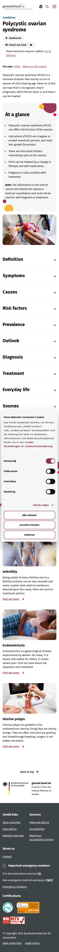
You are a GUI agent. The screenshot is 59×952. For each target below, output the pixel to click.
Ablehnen (29, 534)
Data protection (12, 943)
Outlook (11, 340)
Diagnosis (13, 357)
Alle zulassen (29, 515)
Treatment (13, 373)
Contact (7, 856)
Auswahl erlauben (29, 524)
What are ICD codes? (35, 66)
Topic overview (11, 822)
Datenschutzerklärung (39, 446)
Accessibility (37, 829)
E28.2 (17, 66)
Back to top (27, 771)
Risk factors (15, 308)
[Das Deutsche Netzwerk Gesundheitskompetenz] (28, 907)
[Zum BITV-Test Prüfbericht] (14, 920)
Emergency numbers (15, 886)
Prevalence (14, 324)
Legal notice (32, 943)
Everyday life (16, 389)
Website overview (13, 835)
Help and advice (39, 822)
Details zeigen (41, 505)
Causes (10, 292)
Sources (11, 406)
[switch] (50, 471)
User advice (10, 829)
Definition (13, 259)
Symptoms (14, 275)
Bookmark (14, 38)
